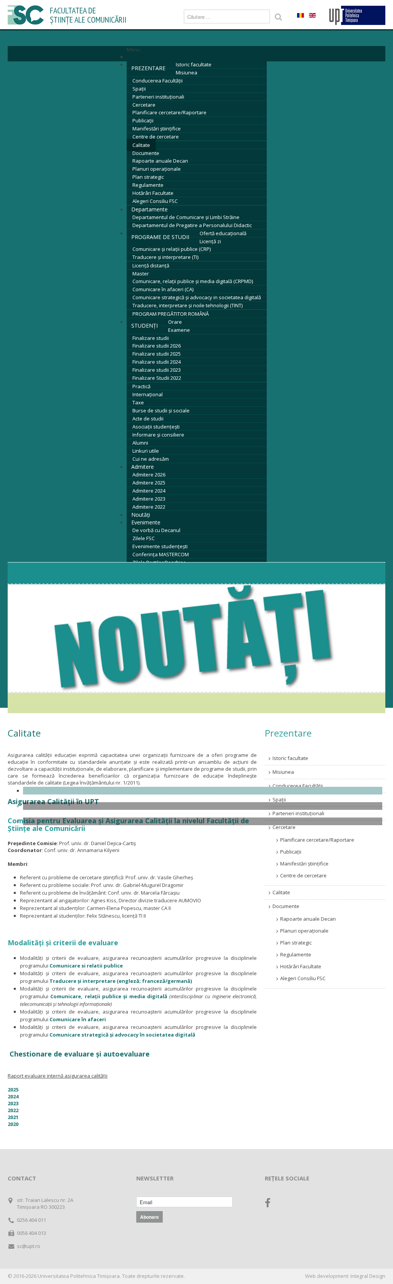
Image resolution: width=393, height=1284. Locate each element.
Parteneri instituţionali (158, 96)
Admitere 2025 (148, 482)
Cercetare (143, 104)
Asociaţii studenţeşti (156, 426)
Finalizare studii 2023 (156, 369)
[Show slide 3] (202, 821)
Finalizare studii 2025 (156, 353)
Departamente (149, 209)
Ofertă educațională (223, 233)
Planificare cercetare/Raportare (169, 112)
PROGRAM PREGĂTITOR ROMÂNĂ (170, 313)
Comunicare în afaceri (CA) (162, 289)
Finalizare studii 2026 (156, 345)
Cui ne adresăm (150, 458)
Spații (139, 88)
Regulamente (147, 184)
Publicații (143, 120)
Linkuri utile (145, 450)
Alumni (140, 442)
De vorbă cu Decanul (156, 530)
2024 (13, 1096)
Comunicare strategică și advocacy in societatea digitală (196, 297)
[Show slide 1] (202, 790)
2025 (13, 1089)
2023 (13, 1103)
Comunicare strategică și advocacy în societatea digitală (122, 1034)
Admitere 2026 (148, 474)
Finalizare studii (150, 338)
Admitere (142, 466)
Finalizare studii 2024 (156, 361)
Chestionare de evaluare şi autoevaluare (80, 1053)
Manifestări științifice (156, 128)
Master (140, 273)
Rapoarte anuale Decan (160, 160)
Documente (145, 153)
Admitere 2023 (148, 498)
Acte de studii (147, 418)
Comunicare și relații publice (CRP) (171, 249)
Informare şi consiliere (158, 434)
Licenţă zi (210, 241)
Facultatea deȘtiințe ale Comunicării (88, 15)
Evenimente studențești (160, 546)
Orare (175, 321)
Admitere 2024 (148, 490)
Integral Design (367, 1275)
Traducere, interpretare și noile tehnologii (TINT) (187, 305)
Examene (179, 329)
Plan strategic (148, 176)
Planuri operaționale (156, 168)
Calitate (141, 145)
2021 (13, 1117)
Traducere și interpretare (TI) (165, 257)
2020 (13, 1124)
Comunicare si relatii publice (86, 965)
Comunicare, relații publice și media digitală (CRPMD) (192, 281)
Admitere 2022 (148, 506)
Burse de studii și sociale (161, 410)
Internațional (147, 394)
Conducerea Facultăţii (157, 80)
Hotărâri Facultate (152, 193)
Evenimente (145, 522)
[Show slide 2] (202, 806)
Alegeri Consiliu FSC (155, 201)
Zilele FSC (143, 538)
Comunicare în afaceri (78, 1019)
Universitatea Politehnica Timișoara (79, 1275)
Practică (141, 386)
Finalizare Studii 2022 (156, 377)
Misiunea (186, 72)
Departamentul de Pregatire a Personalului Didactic (192, 225)
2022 (13, 1110)
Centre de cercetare (155, 136)
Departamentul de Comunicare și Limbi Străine (185, 217)
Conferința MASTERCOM (160, 554)
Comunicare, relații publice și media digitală (108, 996)
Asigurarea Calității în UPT (53, 801)
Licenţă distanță (150, 265)
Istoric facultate (193, 64)
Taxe (138, 402)
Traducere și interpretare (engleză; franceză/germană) (121, 980)
